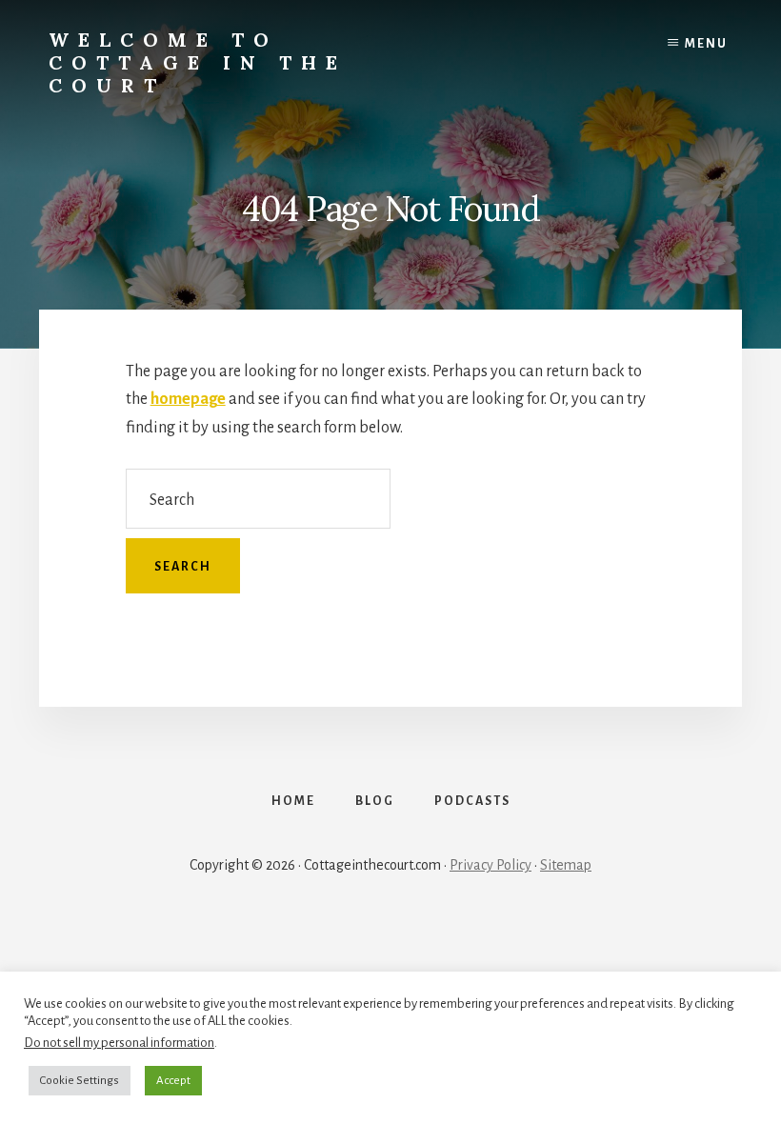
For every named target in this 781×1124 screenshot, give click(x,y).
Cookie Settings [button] (79, 1080)
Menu (706, 43)
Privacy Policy (490, 865)
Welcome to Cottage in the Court (198, 62)
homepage (188, 399)
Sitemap (565, 865)
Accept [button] (173, 1080)
